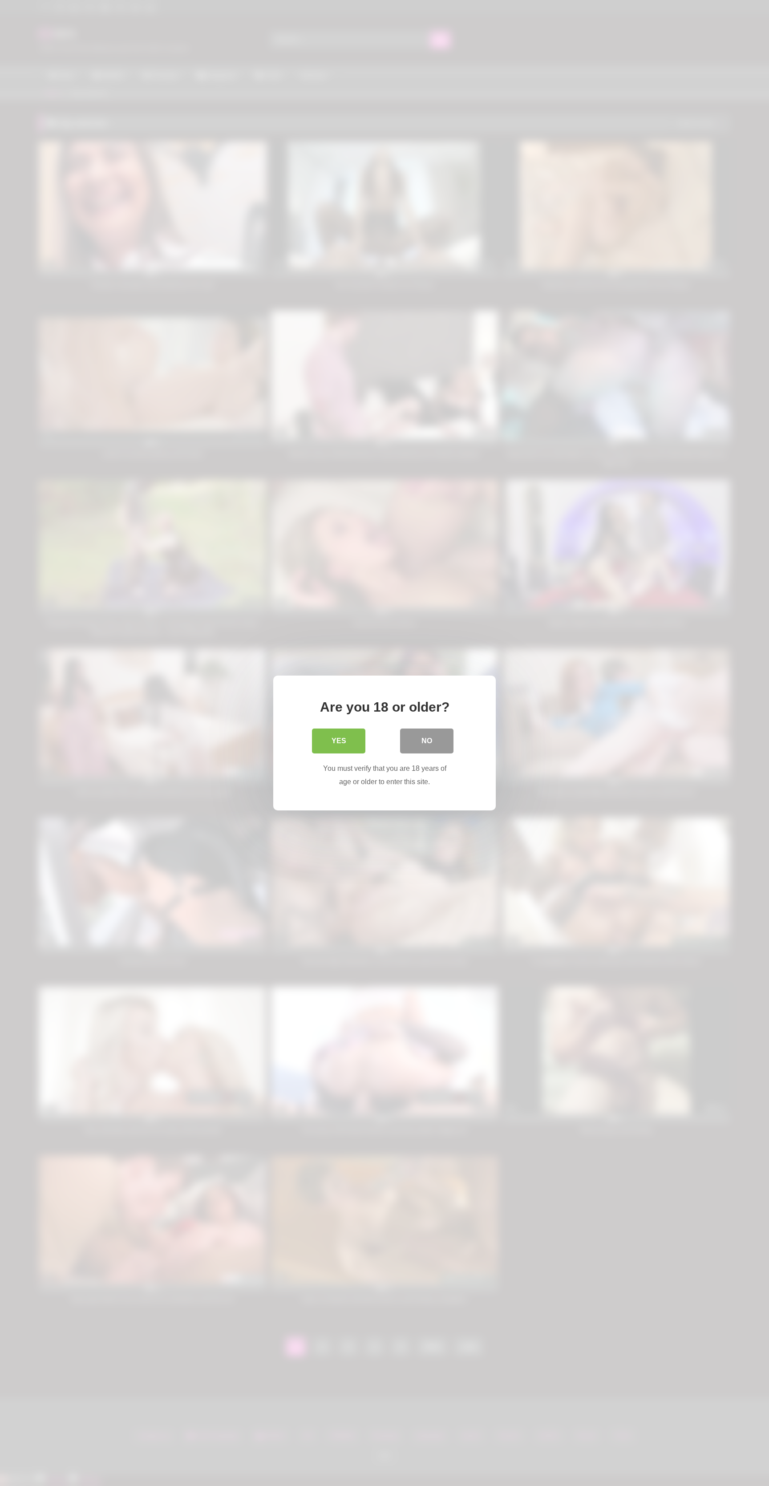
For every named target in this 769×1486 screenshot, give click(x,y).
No (426, 741)
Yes (339, 741)
